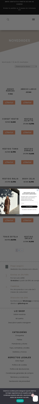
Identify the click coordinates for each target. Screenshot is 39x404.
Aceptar (20, 401)
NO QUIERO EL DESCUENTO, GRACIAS (29, 209)
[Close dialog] (38, 190)
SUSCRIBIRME (29, 206)
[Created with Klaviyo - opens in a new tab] (19, 214)
